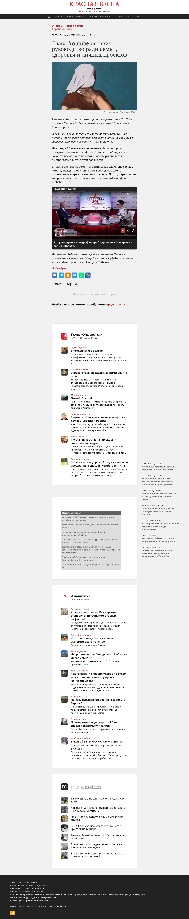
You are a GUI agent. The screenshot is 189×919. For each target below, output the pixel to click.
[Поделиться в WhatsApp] (81, 275)
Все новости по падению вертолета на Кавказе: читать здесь (96, 845)
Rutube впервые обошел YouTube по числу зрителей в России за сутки (160, 496)
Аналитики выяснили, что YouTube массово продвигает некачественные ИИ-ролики (157, 482)
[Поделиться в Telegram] (61, 275)
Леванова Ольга (79, 696)
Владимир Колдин (80, 414)
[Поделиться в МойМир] (88, 275)
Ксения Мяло (77, 436)
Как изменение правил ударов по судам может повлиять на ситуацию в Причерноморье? (98, 677)
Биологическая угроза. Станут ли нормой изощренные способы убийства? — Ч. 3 (99, 463)
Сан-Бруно (61, 268)
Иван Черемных (79, 651)
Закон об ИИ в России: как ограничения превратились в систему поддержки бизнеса (98, 745)
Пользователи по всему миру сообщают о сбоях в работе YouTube (158, 511)
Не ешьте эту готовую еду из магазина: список (97, 818)
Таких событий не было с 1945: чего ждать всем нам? (99, 836)
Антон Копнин (79, 719)
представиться (116, 304)
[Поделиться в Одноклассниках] (68, 275)
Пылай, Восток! (81, 398)
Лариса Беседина (80, 458)
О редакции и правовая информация (29, 900)
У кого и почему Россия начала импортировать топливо (92, 639)
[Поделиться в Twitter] (74, 275)
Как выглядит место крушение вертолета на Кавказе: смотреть (98, 809)
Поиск (138, 16)
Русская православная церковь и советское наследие (93, 441)
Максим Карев (78, 395)
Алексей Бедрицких (81, 634)
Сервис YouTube (62, 29)
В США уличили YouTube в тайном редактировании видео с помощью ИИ (160, 526)
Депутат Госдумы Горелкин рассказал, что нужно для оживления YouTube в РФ (157, 553)
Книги (129, 16)
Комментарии (106, 16)
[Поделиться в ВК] (54, 275)
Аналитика (81, 16)
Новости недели (79, 369)
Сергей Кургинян (80, 347)
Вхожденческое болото (87, 350)
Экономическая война (68, 25)
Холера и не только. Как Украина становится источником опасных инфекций (94, 615)
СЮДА (48, 906)
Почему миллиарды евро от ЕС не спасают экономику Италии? (94, 723)
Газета (120, 16)
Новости (59, 16)
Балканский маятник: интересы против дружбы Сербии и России (98, 418)
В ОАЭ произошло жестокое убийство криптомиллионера (96, 827)
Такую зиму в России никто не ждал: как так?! (97, 800)
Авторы (93, 16)
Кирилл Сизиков (79, 670)
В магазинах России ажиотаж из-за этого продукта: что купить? (98, 855)
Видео (70, 16)
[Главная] (94, 7)
